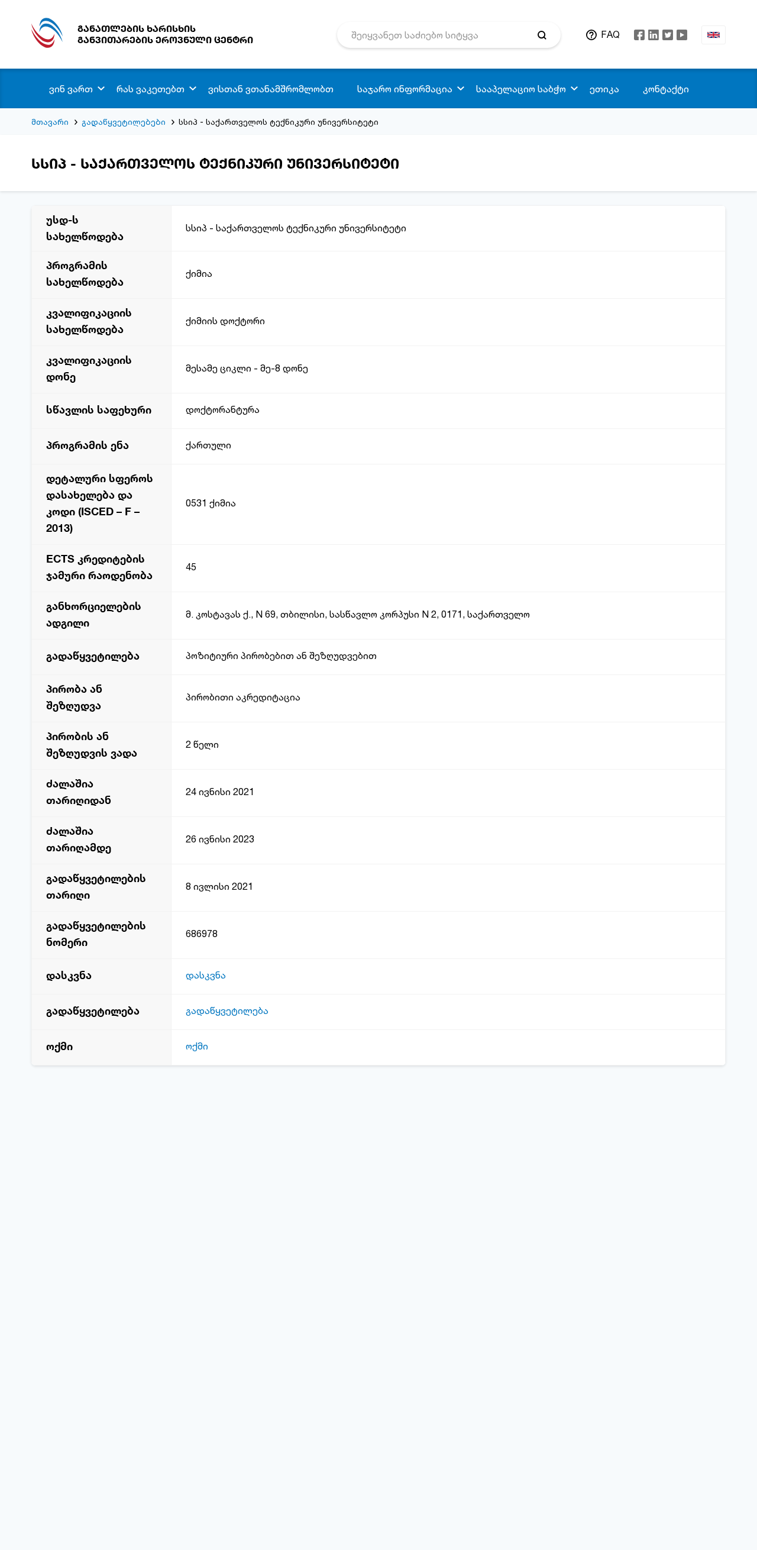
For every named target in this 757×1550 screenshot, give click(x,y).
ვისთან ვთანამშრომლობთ (271, 89)
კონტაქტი (666, 89)
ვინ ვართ (71, 89)
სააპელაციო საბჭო (521, 89)
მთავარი (50, 122)
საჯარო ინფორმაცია (404, 89)
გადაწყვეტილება (227, 1010)
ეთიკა (604, 89)
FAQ (610, 34)
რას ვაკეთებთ (151, 89)
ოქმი (197, 1046)
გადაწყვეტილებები (124, 122)
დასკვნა (206, 975)
